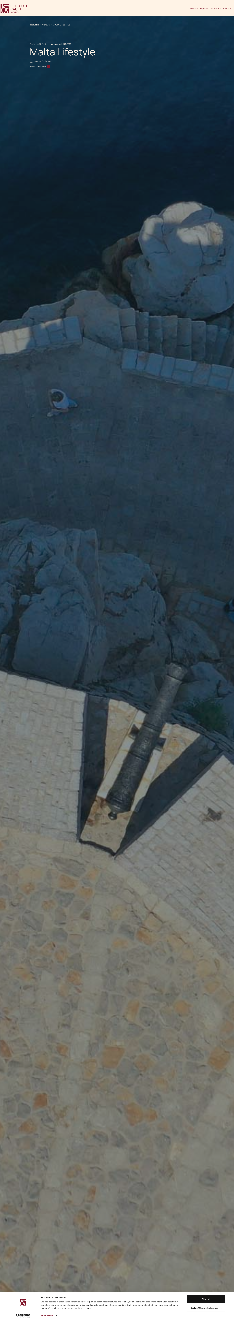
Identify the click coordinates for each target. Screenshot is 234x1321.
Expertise (204, 8)
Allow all (206, 1299)
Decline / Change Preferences (204, 1308)
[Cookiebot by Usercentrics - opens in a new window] (23, 1316)
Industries (216, 8)
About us (193, 8)
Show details (47, 1315)
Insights (227, 8)
